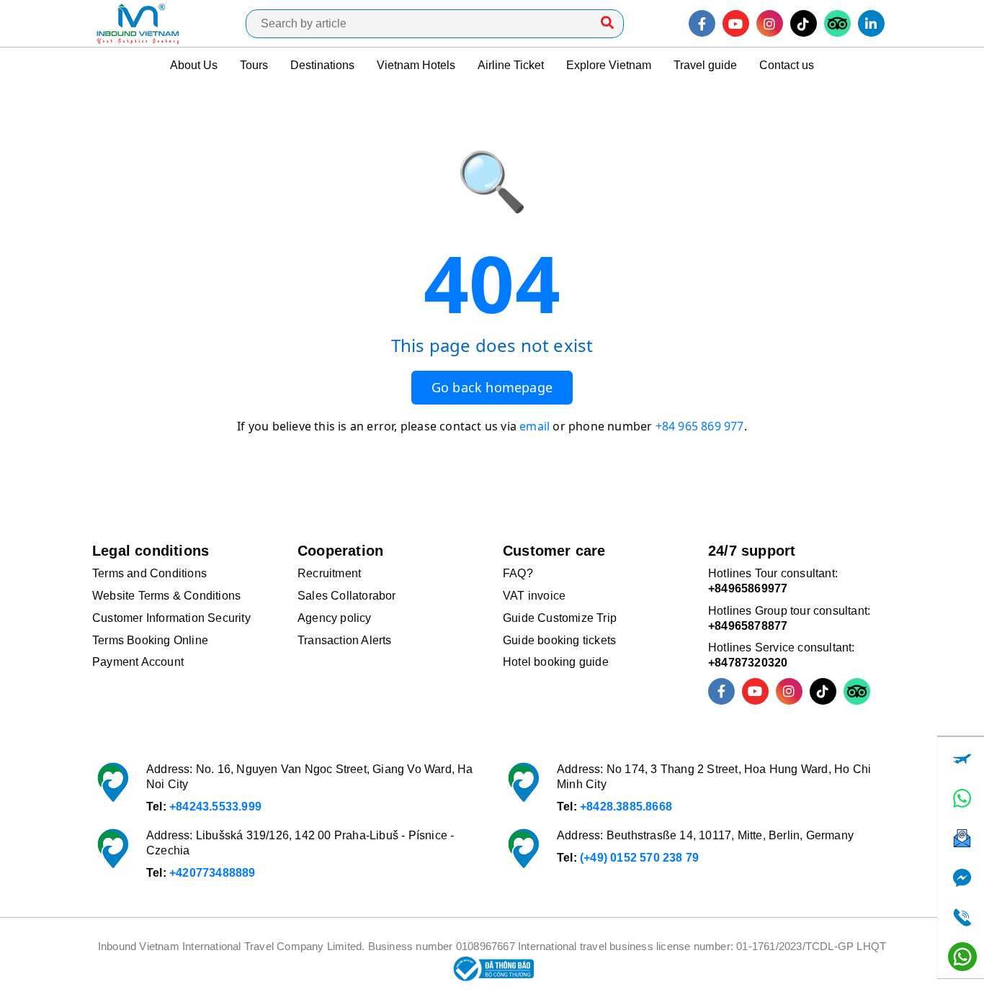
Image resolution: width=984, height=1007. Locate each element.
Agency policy (335, 618)
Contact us (786, 65)
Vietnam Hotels (416, 65)
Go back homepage (492, 387)
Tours (254, 65)
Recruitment (329, 573)
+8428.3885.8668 (626, 806)
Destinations (322, 65)
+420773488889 (212, 873)
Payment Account (138, 662)
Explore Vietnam (608, 65)
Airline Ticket (511, 65)
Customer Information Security (171, 618)
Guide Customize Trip (560, 618)
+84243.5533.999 (215, 806)
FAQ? (518, 573)
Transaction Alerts (345, 640)
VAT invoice (534, 596)
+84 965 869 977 (700, 426)
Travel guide (705, 65)
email (534, 426)
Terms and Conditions (149, 573)
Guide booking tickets (559, 640)
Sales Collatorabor (347, 596)
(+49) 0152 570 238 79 (639, 858)
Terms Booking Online (150, 640)
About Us (194, 65)
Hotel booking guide (556, 662)
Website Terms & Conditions (166, 596)
